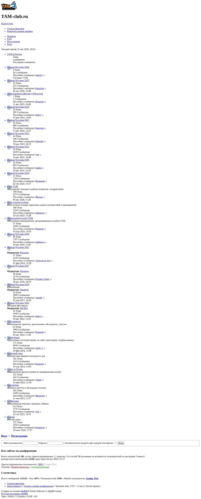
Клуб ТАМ (12, 186)
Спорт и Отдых (15, 369)
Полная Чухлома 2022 (18, 133)
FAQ (9, 39)
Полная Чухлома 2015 (18, 247)
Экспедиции (13, 337)
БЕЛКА (24, 308)
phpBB (24, 491)
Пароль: (43, 443)
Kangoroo (40, 427)
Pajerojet (39, 141)
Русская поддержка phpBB (14, 494)
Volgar (38, 380)
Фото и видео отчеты (17, 202)
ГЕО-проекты (14, 321)
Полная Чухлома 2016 (18, 284)
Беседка (11, 417)
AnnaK (38, 297)
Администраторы (20, 467)
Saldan (38, 168)
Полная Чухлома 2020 (18, 160)
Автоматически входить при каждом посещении (89, 443)
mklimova (40, 213)
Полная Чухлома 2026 (18, 67)
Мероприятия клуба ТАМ (20, 218)
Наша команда (14, 486)
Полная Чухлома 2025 (18, 80)
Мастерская (13, 385)
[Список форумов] (9, 9)
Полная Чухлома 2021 (18, 146)
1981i (40, 464)
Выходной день (15, 353)
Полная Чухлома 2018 (18, 234)
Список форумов (15, 28)
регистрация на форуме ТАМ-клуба (25, 93)
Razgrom (39, 88)
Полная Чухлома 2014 (18, 303)
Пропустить (7, 23)
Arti (37, 154)
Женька (39, 197)
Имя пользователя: (13, 443)
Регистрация (13, 41)
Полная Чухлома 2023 (18, 120)
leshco (38, 115)
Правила (11, 36)
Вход (9, 44)
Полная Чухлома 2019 (18, 173)
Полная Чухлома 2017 (18, 266)
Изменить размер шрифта (20, 31)
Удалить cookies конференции (38, 486)
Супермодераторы (39, 467)
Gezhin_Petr (92, 478)
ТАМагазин (13, 401)
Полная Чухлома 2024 (18, 107)
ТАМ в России (14, 54)
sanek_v (39, 348)
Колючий (40, 181)
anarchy (39, 75)
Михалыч (40, 395)
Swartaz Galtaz (42, 279)
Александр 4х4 (42, 260)
